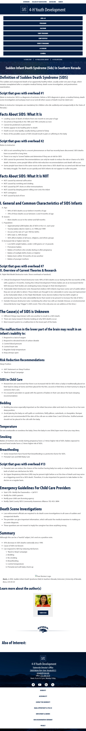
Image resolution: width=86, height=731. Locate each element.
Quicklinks (52, 2)
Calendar (43, 28)
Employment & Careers (43, 714)
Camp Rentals (43, 38)
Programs (43, 23)
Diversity (43, 690)
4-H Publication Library (42, 59)
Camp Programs (43, 33)
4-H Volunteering (57, 59)
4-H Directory (28, 59)
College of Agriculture (39, 2)
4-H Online (43, 48)
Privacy (43, 726)
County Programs (43, 43)
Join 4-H (43, 18)
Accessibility (43, 696)
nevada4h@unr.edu (43, 673)
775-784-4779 (45, 675)
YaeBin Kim (43, 613)
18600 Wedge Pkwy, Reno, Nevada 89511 (43, 670)
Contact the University (43, 702)
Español (43, 53)
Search (60, 2)
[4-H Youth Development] (43, 658)
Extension (26, 2)
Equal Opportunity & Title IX (43, 708)
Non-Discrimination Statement (43, 720)
